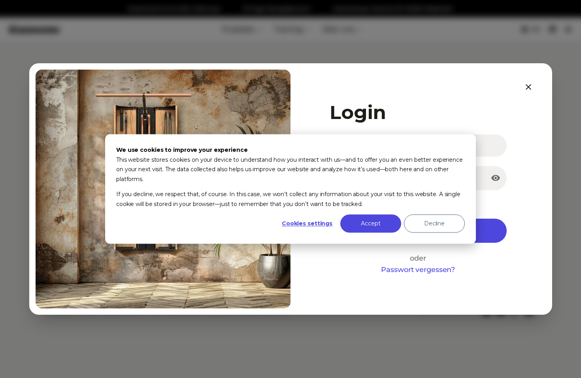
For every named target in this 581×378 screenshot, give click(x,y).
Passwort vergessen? (418, 269)
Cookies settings (307, 223)
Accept (370, 223)
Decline (434, 223)
